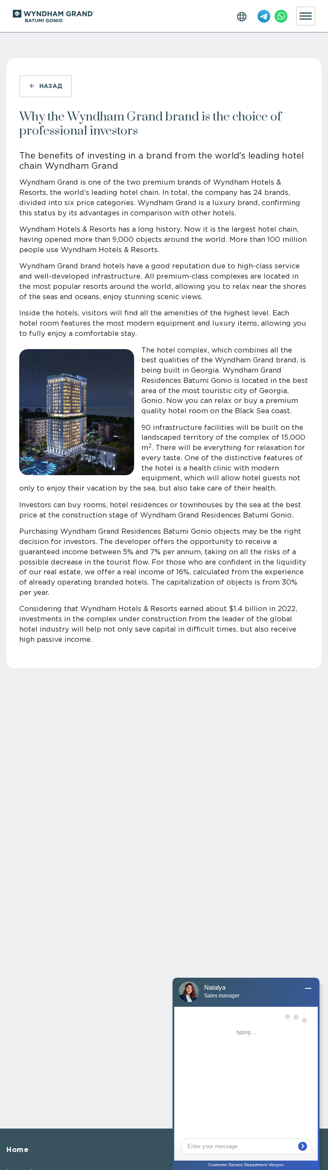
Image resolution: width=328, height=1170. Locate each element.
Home (17, 1150)
